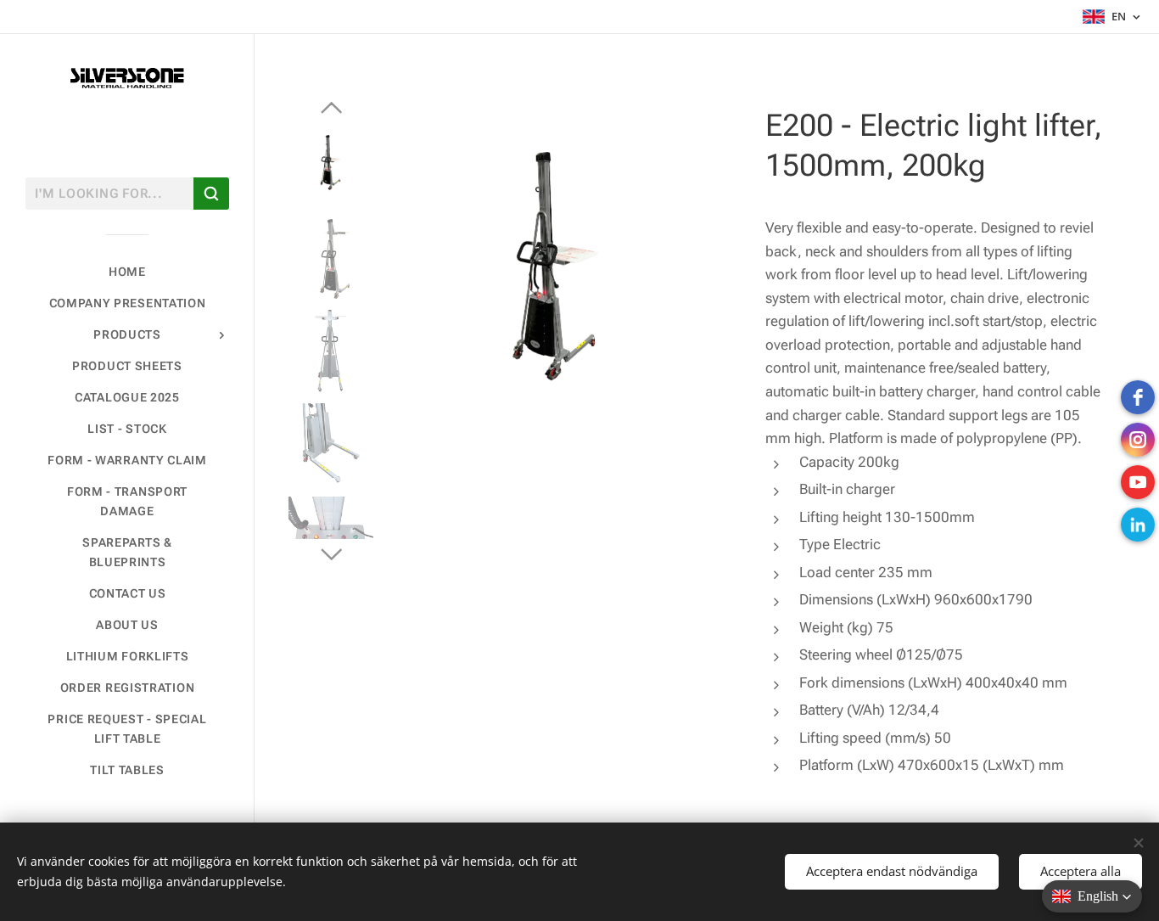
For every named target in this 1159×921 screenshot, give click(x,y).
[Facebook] (1138, 397)
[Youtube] (1138, 482)
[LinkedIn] (1138, 525)
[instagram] (1138, 440)
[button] (1092, 896)
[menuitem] (127, 272)
